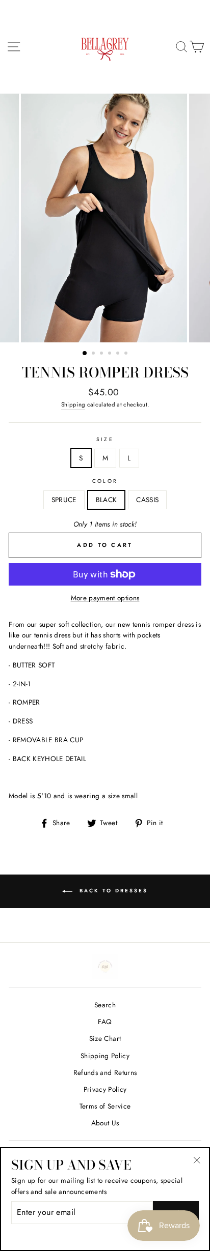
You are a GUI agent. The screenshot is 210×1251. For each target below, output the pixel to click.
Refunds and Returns (105, 1072)
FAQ (105, 1021)
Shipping (73, 404)
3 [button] (102, 354)
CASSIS (147, 499)
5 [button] (118, 354)
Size (104, 439)
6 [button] (126, 354)
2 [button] (94, 354)
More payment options (105, 598)
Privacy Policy (105, 1089)
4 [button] (110, 354)
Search (105, 1005)
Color (104, 481)
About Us (105, 1123)
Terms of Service (105, 1106)
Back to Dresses (112, 890)
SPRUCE (63, 499)
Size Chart (105, 1038)
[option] (105, 218)
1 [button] (85, 353)
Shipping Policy (105, 1056)
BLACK (106, 499)
